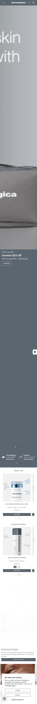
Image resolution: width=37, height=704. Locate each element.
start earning (28, 459)
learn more (10, 459)
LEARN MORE (18, 643)
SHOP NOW (7, 263)
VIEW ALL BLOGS (18, 659)
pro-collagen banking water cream (17, 504)
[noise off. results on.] (18, 623)
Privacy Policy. (11, 685)
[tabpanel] (17, 494)
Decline (17, 695)
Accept (18, 690)
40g (19, 567)
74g (15, 567)
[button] (4, 3)
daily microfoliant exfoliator (17, 557)
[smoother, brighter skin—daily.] (18, 590)
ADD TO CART (17, 514)
